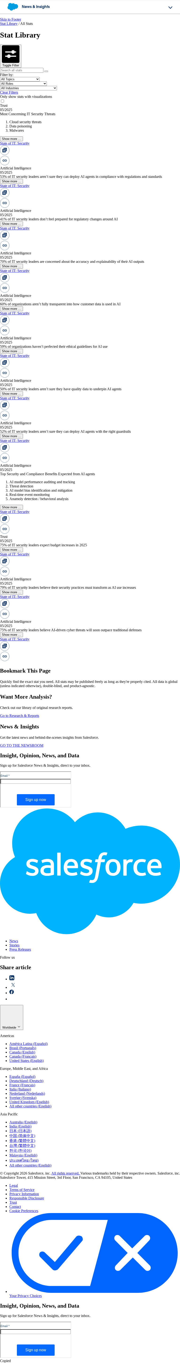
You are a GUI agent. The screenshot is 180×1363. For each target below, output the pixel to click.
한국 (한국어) (20, 1150)
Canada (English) (22, 1052)
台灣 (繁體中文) (22, 1146)
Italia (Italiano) (20, 1089)
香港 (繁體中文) (22, 1141)
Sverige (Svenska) (22, 1098)
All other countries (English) (30, 1106)
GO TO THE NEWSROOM (21, 745)
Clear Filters (9, 92)
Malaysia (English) (23, 1155)
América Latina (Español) (28, 1044)
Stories (14, 945)
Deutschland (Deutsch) (26, 1081)
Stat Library (9, 24)
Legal (13, 1185)
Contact (15, 1207)
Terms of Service (21, 1190)
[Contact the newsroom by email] (12, 999)
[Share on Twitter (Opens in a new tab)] (13, 987)
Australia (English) (23, 1122)
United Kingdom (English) (29, 1102)
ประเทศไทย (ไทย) (23, 1160)
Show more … (11, 139)
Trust (13, 1202)
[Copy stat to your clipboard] (35, 154)
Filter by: (6, 75)
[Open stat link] (35, 164)
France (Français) (22, 1085)
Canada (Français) (22, 1056)
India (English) (20, 1126)
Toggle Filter (10, 65)
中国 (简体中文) (22, 1136)
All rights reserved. (65, 1173)
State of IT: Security (15, 143)
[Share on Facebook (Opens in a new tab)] (11, 993)
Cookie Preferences (23, 1211)
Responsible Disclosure (26, 1198)
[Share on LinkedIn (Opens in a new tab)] (11, 979)
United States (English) (26, 1061)
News (13, 941)
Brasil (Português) (22, 1048)
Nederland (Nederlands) (27, 1093)
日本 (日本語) (20, 1131)
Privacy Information (24, 1194)
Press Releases (20, 949)
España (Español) (22, 1077)
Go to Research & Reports (19, 716)
